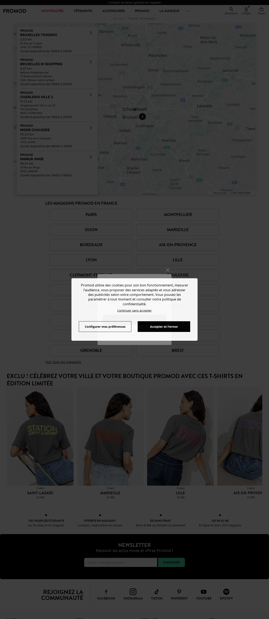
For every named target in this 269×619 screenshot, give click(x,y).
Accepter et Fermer (164, 327)
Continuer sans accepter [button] (134, 310)
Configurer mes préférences (105, 327)
